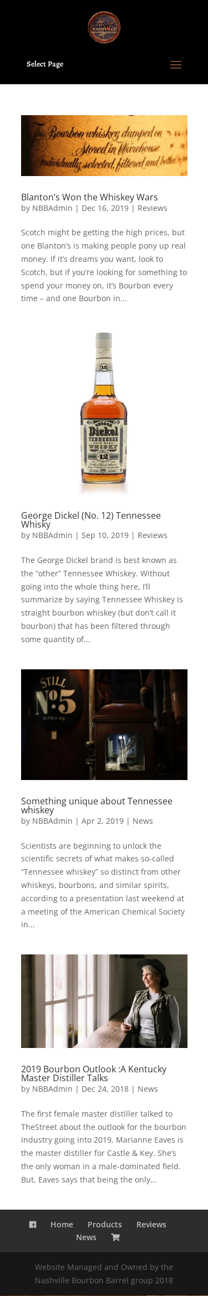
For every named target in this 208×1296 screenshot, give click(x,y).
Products (105, 1224)
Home (61, 1224)
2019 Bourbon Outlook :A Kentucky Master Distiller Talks (93, 1073)
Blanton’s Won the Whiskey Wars (89, 197)
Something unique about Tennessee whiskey (97, 805)
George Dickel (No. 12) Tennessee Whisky (91, 519)
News (143, 820)
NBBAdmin (52, 208)
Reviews (153, 208)
